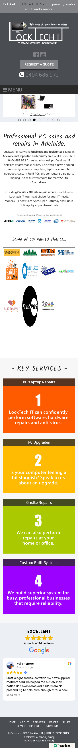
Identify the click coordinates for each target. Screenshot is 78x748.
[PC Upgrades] (39, 465)
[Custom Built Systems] (39, 586)
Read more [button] (13, 695)
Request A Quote (39, 64)
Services (39, 722)
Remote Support (28, 726)
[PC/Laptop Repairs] (39, 405)
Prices (53, 722)
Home (12, 722)
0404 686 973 (34, 4)
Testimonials (52, 726)
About (24, 722)
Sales (66, 722)
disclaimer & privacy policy (39, 737)
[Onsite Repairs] (39, 525)
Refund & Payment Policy (39, 740)
